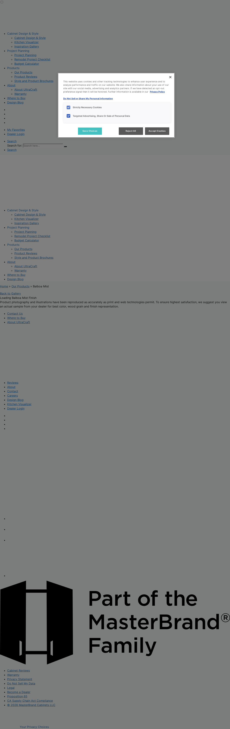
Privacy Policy (157, 91)
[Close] (170, 77)
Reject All (131, 131)
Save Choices (89, 131)
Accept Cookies (157, 131)
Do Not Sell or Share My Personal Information (88, 98)
